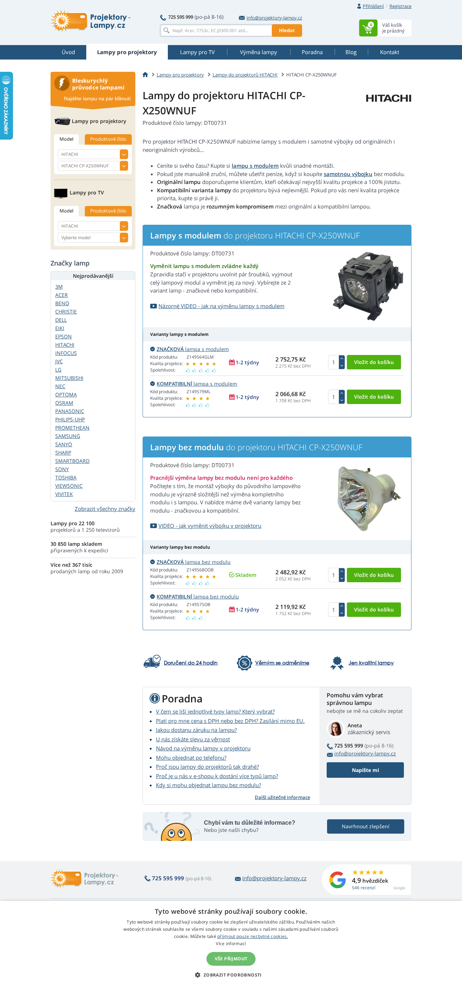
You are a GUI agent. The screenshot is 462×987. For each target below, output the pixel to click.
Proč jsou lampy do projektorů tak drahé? (207, 766)
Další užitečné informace (282, 797)
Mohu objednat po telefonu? (191, 757)
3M (59, 286)
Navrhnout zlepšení (365, 826)
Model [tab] (66, 139)
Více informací (231, 943)
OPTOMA (66, 394)
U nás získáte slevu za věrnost (193, 739)
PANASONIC (69, 411)
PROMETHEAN (72, 427)
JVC (59, 361)
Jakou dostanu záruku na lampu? (196, 729)
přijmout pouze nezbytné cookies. (252, 936)
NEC (60, 386)
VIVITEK (64, 494)
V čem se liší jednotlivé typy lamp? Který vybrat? (215, 711)
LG (58, 369)
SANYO (63, 444)
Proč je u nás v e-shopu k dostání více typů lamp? (217, 776)
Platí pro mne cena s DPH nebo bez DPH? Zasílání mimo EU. (230, 720)
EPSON (63, 336)
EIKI (59, 328)
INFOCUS (66, 353)
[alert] (231, 944)
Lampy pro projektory (180, 74)
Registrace (400, 6)
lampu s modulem (255, 165)
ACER (61, 294)
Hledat (287, 30)
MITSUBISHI (69, 377)
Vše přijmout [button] (231, 959)
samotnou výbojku (348, 173)
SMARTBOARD (72, 460)
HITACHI (64, 344)
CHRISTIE (66, 311)
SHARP (63, 452)
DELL (61, 319)
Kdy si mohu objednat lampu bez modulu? (208, 785)
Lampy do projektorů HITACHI (245, 74)
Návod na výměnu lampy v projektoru (203, 748)
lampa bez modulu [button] (194, 561)
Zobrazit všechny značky (105, 508)
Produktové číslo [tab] (108, 139)
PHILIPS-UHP (70, 419)
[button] (230, 974)
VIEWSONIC (69, 485)
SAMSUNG (67, 436)
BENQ (62, 303)
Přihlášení (373, 6)
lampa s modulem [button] (193, 349)
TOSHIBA (66, 477)
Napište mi (365, 770)
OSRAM (64, 402)
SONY (62, 469)
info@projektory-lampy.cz (274, 17)
